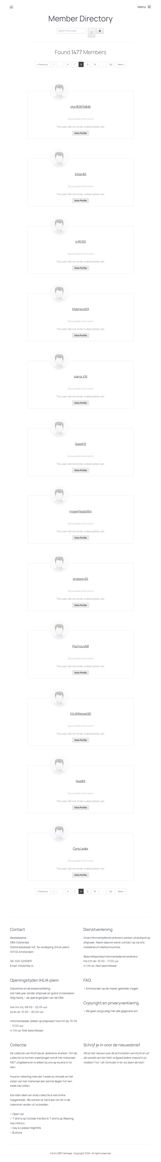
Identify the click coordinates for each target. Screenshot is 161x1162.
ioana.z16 (80, 376)
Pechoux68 (80, 646)
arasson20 (80, 579)
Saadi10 (80, 444)
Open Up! (18, 1114)
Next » (121, 64)
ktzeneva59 (80, 309)
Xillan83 (80, 174)
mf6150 (80, 241)
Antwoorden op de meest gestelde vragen (112, 988)
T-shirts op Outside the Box (29, 1118)
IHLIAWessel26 (80, 713)
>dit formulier (107, 1062)
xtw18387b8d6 (80, 106)
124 (110, 64)
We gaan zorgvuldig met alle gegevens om (112, 1011)
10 (95, 64)
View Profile (80, 133)
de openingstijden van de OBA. (45, 997)
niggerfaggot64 (80, 511)
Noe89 (80, 781)
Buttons (17, 1132)
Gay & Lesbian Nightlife (26, 1128)
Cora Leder (80, 848)
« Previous (42, 64)
